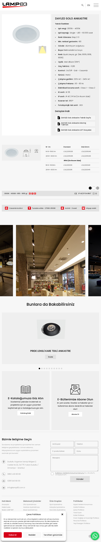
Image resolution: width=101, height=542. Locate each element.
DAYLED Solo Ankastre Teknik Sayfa (76, 117)
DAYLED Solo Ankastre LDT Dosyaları (76, 130)
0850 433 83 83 (14, 474)
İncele (50, 357)
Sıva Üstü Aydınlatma (57, 510)
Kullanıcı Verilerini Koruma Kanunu (69, 473)
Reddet (32, 535)
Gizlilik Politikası (79, 507)
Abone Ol (75, 414)
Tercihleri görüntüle (53, 535)
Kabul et (13, 535)
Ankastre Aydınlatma (57, 507)
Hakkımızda (6, 507)
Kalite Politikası (78, 515)
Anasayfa (5, 504)
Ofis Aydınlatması (29, 504)
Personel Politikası (79, 521)
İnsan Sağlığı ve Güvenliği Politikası (86, 518)
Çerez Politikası (78, 510)
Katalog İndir (25, 413)
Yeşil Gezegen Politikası (81, 523)
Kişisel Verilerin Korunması (83, 504)
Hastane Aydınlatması (31, 507)
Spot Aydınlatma (56, 504)
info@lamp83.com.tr (16, 487)
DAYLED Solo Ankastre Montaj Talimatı (73, 124)
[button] (62, 514)
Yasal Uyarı (77, 513)
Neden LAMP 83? (7, 510)
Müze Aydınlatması (30, 510)
